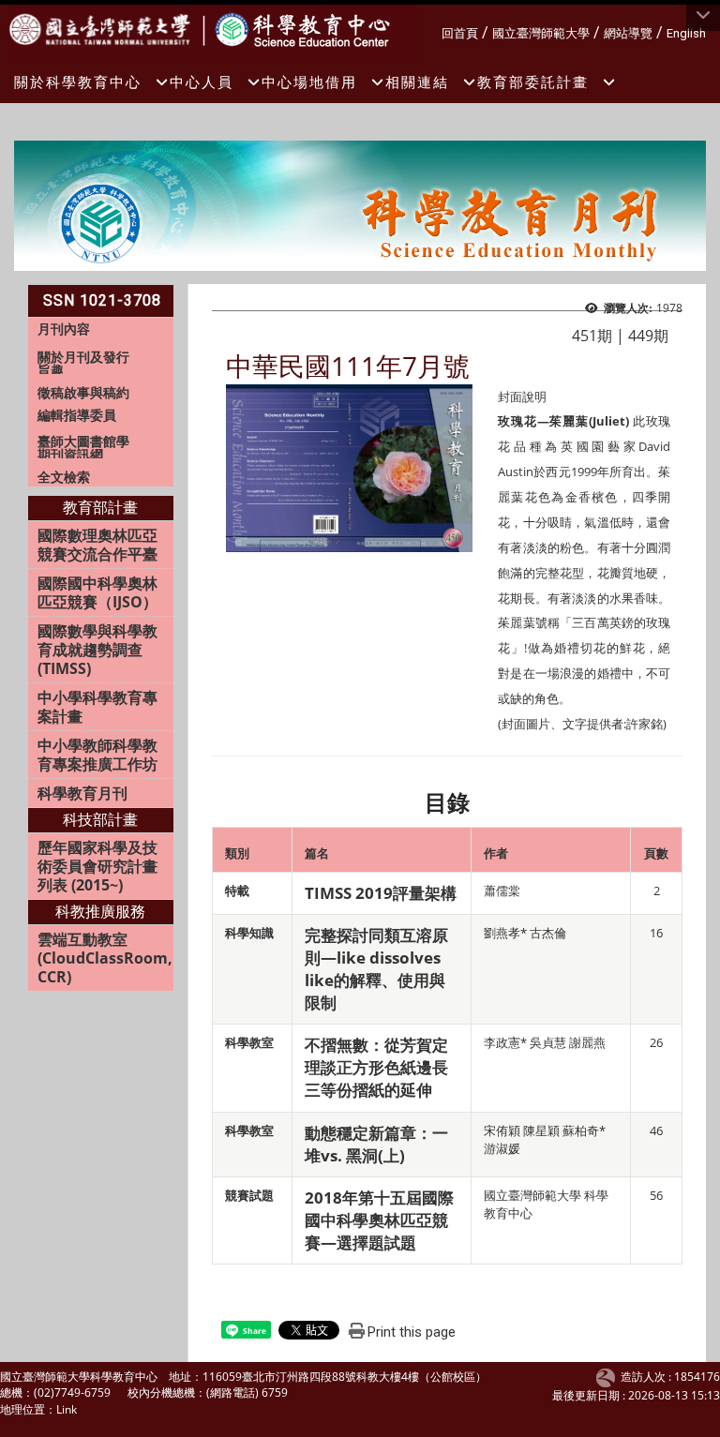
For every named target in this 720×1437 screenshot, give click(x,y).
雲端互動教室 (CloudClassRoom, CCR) (105, 958)
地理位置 (22, 1409)
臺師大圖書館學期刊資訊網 (83, 447)
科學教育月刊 (83, 793)
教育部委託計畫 (533, 82)
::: (434, 30)
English (686, 33)
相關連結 (417, 82)
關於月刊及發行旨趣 (83, 363)
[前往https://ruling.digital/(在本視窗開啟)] (608, 1377)
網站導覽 (628, 33)
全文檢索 (64, 477)
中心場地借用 (309, 82)
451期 (592, 335)
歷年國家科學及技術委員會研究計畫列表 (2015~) (98, 866)
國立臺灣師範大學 (541, 33)
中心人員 (201, 82)
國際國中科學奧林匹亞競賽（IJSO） (98, 592)
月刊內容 (64, 328)
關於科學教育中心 (78, 82)
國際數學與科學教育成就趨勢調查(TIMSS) (98, 649)
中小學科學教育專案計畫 (98, 707)
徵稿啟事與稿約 (83, 392)
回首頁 (460, 33)
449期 (648, 335)
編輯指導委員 (77, 415)
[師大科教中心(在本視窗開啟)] (105, 28)
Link (66, 1409)
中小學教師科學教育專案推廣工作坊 (98, 754)
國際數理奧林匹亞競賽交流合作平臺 (98, 544)
